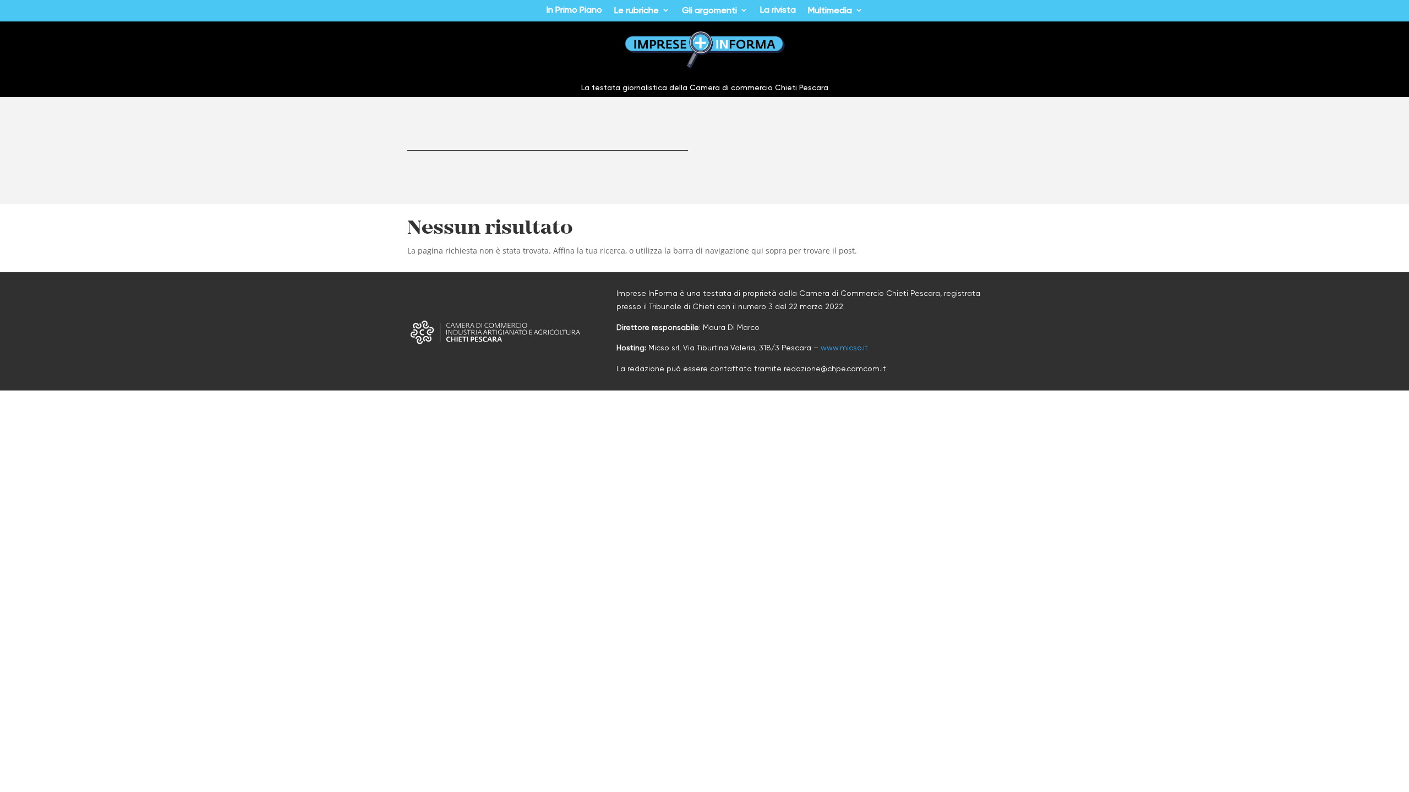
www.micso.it (844, 347)
